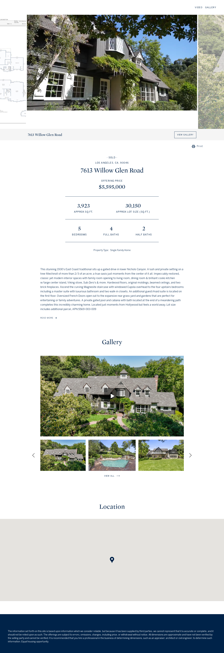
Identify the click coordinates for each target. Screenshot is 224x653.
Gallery (210, 7)
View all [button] (109, 476)
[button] (112, 557)
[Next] (190, 455)
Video (199, 7)
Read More (46, 318)
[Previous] (34, 455)
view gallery (185, 135)
